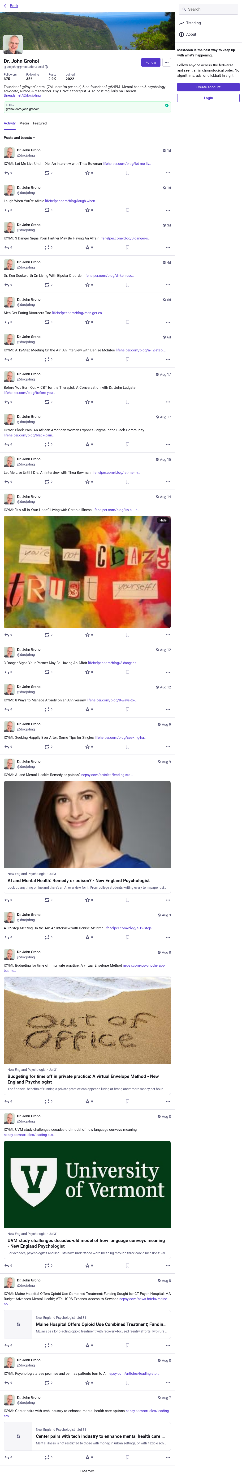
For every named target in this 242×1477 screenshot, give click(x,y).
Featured (40, 123)
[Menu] (166, 62)
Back (14, 6)
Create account (208, 87)
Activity (10, 123)
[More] (168, 173)
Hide (163, 520)
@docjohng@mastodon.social (24, 66)
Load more (87, 1471)
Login (208, 98)
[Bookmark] (127, 173)
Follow (151, 62)
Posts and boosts (18, 138)
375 (7, 79)
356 (29, 79)
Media (24, 123)
